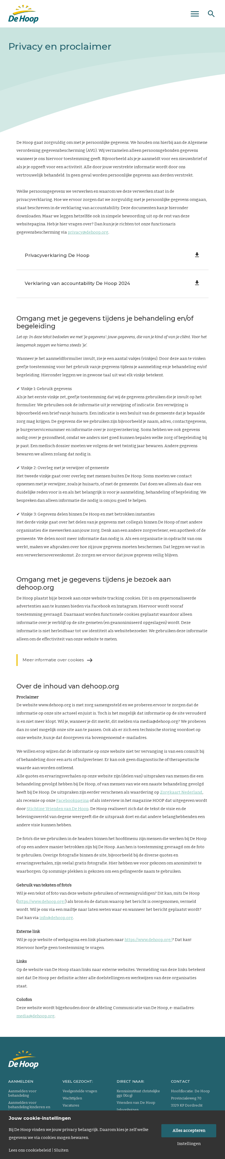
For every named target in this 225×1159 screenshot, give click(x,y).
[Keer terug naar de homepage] (23, 12)
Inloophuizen (128, 1110)
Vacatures (71, 1105)
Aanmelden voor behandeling (22, 1093)
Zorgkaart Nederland (181, 792)
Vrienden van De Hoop (136, 1103)
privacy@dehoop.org (88, 232)
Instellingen (189, 1144)
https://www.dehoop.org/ (41, 901)
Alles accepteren (189, 1130)
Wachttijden (72, 1098)
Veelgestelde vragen (80, 1091)
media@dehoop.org (35, 1016)
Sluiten (61, 1150)
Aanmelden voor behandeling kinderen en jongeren (29, 1107)
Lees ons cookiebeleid (30, 1150)
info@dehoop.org (56, 917)
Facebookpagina (72, 800)
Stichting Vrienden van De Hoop (58, 808)
